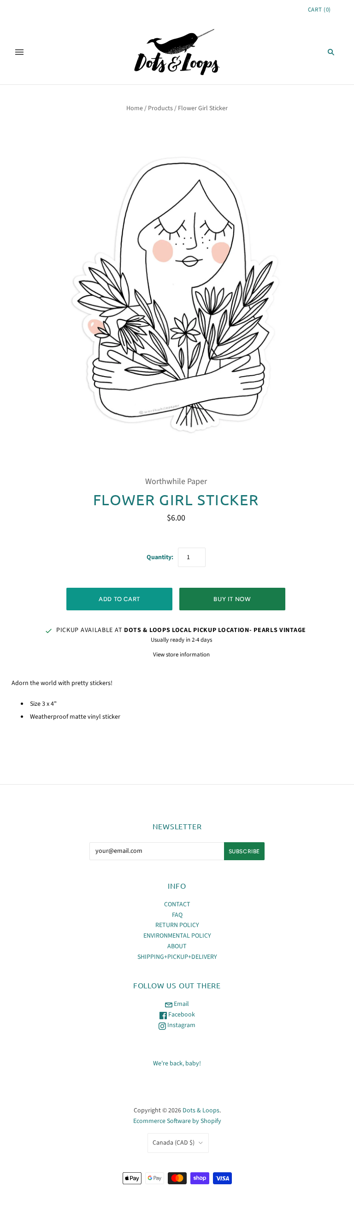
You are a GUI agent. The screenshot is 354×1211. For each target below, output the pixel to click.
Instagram (180, 1025)
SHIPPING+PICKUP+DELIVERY (177, 957)
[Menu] (19, 52)
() (319, 10)
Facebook (181, 1014)
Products (160, 108)
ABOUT (177, 946)
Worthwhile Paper (176, 481)
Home (134, 108)
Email (180, 1004)
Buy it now (232, 599)
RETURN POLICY (177, 925)
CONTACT (177, 904)
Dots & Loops (201, 1110)
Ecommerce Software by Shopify (177, 1121)
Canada (174, 1142)
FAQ (177, 915)
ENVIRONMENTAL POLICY (177, 935)
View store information (181, 654)
